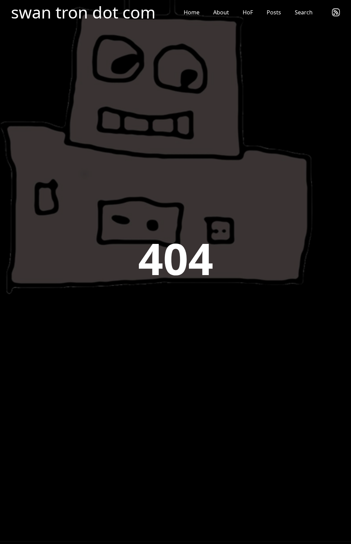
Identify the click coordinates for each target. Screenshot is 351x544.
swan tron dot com (83, 12)
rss (336, 12)
